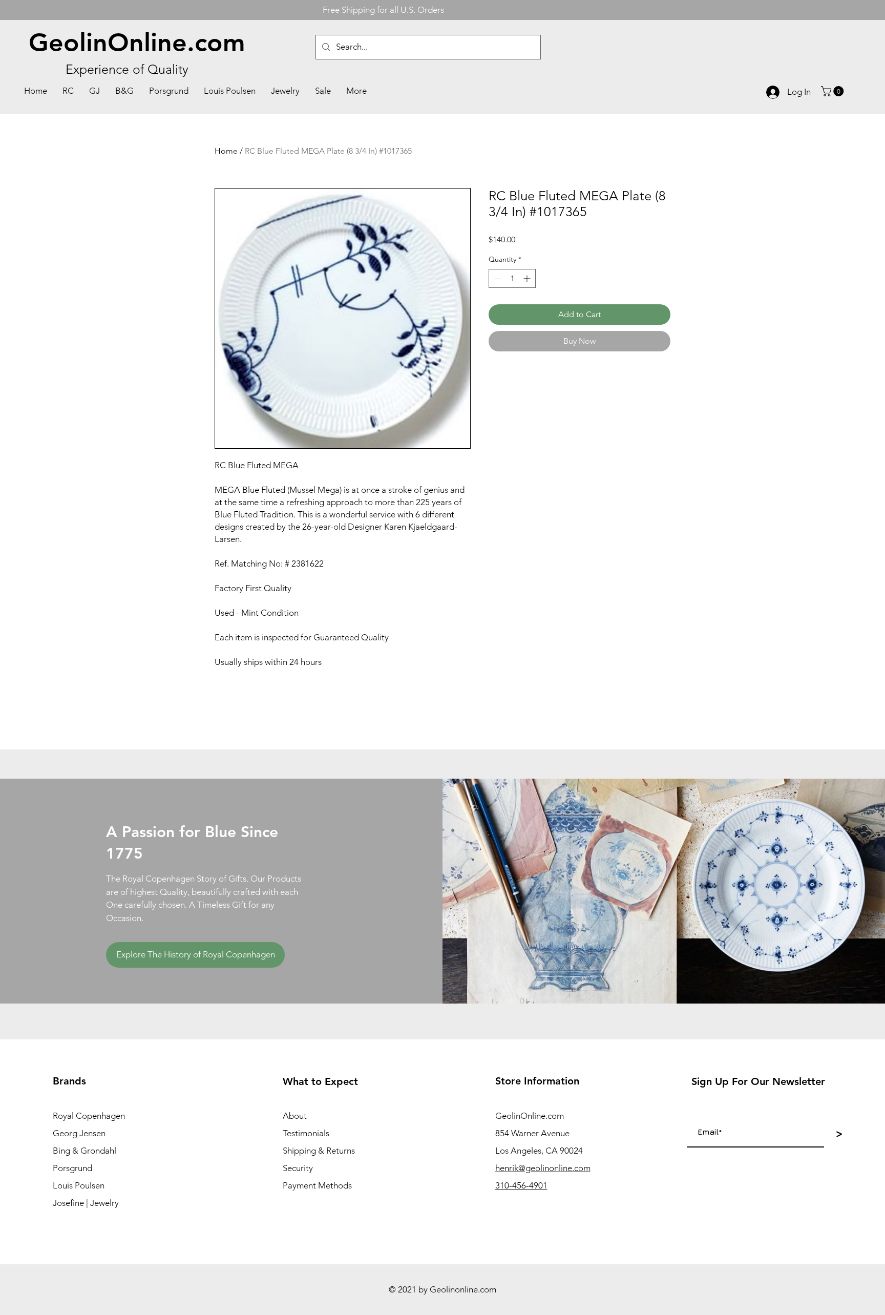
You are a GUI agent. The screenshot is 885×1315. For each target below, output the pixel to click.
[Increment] (527, 278)
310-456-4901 (521, 1185)
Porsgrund (72, 1168)
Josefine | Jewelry (86, 1203)
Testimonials (306, 1133)
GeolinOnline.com (137, 42)
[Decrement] (496, 278)
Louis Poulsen (78, 1185)
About (295, 1116)
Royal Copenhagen (89, 1116)
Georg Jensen (79, 1133)
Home (226, 151)
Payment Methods (317, 1185)
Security (298, 1168)
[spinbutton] (512, 278)
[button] (833, 91)
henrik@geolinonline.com (543, 1168)
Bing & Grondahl (84, 1150)
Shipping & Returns (319, 1150)
